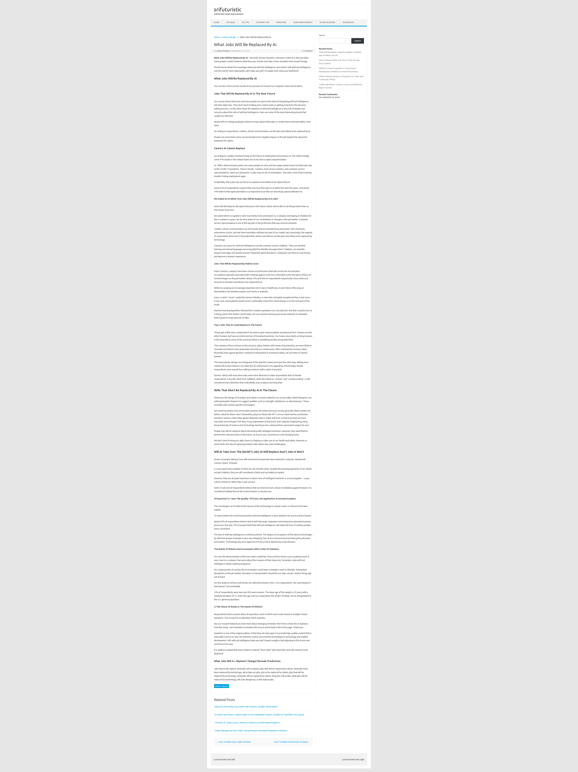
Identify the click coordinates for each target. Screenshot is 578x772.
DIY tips (245, 22)
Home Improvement (303, 22)
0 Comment (307, 51)
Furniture (281, 22)
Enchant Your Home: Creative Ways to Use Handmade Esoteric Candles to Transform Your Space (259, 714)
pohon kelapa (223, 51)
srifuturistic (227, 9)
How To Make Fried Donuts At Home (292, 742)
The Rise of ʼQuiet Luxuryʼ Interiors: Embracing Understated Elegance (247, 722)
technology (348, 22)
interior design (327, 22)
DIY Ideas (231, 22)
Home (216, 22)
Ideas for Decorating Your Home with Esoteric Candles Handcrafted (246, 706)
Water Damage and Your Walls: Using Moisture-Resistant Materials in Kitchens (251, 730)
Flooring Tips (262, 22)
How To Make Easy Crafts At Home (233, 742)
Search (322, 35)
